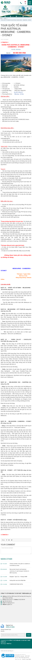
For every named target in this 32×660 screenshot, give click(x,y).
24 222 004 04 (21, 599)
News (5, 18)
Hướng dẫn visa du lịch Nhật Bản (14, 580)
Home (1, 18)
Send (28, 635)
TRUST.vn (8, 643)
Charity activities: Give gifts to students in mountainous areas (16, 564)
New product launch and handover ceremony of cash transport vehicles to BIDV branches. (15, 571)
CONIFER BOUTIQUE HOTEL (12, 584)
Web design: (3, 643)
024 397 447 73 (9, 599)
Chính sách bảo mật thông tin (7, 650)
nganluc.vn (9, 604)
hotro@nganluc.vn (10, 602)
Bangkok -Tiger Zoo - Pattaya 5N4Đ (14, 576)
